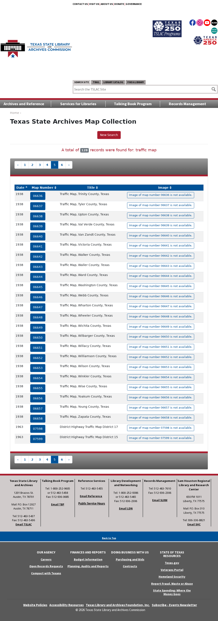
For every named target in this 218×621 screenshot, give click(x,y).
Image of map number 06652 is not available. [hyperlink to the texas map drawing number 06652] (160, 357)
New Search (109, 135)
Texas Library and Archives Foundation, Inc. (118, 605)
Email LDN (126, 508)
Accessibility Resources (66, 605)
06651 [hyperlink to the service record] (38, 347)
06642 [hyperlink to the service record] (38, 256)
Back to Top (109, 538)
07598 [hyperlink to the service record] (38, 428)
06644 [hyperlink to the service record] (38, 277)
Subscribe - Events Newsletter (174, 605)
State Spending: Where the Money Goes (172, 592)
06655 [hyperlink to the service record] (38, 388)
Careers (46, 559)
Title (91, 187)
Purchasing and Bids (130, 559)
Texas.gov (172, 563)
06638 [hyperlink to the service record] (38, 216)
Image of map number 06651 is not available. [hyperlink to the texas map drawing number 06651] (160, 346)
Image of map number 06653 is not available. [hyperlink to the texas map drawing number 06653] (160, 367)
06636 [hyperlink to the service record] (38, 196)
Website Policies (35, 605)
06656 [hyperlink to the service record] (38, 398)
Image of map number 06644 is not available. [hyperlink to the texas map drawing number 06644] (160, 275)
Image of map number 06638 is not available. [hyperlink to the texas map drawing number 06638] (160, 215)
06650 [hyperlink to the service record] (38, 337)
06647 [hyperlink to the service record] (38, 307)
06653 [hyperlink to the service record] (38, 368)
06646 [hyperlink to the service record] (38, 297)
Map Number (42, 187)
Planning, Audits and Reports (88, 566)
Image (163, 187)
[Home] (36, 47)
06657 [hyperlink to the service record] (38, 408)
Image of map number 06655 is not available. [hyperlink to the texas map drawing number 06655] (160, 387)
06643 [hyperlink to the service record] (38, 267)
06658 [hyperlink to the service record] (38, 418)
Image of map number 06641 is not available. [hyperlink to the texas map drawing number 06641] (160, 245)
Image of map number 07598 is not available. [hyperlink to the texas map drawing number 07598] (160, 427)
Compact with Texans (46, 573)
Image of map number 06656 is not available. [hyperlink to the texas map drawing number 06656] (160, 397)
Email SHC (194, 524)
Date (20, 187)
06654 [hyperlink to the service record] (38, 378)
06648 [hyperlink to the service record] (38, 317)
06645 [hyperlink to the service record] (38, 287)
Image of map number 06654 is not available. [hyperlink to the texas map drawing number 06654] (160, 377)
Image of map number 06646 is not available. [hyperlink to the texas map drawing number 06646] (160, 296)
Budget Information (88, 559)
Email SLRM (159, 500)
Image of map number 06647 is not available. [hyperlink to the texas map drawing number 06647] (160, 306)
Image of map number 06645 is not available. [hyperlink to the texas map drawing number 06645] (160, 286)
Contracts (130, 566)
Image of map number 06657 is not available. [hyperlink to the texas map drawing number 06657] (160, 407)
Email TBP (57, 504)
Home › (15, 113)
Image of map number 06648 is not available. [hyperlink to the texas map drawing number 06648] (160, 316)
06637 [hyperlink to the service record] (38, 206)
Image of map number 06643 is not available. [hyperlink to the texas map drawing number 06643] (160, 265)
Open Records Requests (46, 566)
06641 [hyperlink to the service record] (38, 246)
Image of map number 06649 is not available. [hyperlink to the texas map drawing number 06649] (160, 326)
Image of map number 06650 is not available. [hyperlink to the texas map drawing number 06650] (160, 336)
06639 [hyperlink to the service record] (38, 226)
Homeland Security (172, 577)
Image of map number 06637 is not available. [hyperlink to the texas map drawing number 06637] (160, 205)
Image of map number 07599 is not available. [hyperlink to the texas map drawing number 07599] (160, 438)
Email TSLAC (24, 524)
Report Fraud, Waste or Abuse (172, 584)
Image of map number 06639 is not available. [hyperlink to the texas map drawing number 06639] (160, 225)
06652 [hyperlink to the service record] (38, 358)
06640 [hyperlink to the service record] (38, 236)
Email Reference (91, 496)
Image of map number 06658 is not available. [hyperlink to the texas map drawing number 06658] (160, 417)
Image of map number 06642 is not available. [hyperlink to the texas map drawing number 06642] (160, 255)
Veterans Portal (172, 570)
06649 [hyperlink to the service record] (38, 327)
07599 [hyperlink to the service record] (38, 439)
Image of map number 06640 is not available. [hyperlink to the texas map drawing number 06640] (160, 235)
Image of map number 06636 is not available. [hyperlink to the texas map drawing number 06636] (160, 195)
